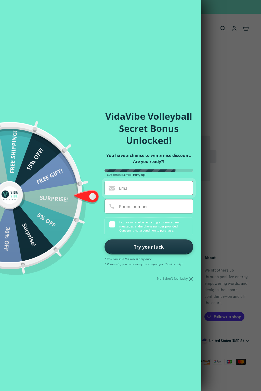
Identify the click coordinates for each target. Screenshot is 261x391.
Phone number (133, 207)
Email (124, 188)
